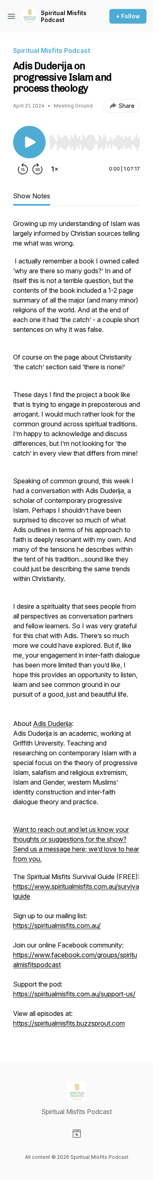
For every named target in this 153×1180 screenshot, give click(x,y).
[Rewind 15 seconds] (23, 169)
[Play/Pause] (29, 142)
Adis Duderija (52, 723)
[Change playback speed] (55, 169)
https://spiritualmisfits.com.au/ (57, 925)
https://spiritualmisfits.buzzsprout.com (69, 1023)
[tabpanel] (76, 627)
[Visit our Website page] (77, 1134)
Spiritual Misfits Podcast (63, 16)
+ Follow (128, 16)
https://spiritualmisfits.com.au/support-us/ (74, 994)
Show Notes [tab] (31, 196)
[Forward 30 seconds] (37, 169)
